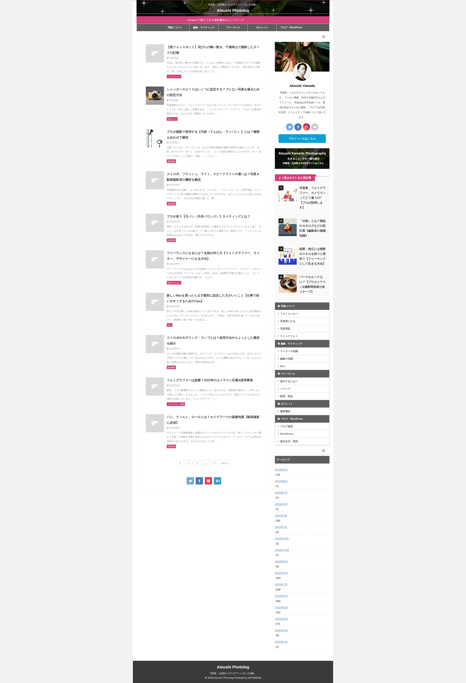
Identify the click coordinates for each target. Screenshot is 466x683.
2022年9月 (281, 469)
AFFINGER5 (254, 677)
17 (214, 463)
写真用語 (285, 328)
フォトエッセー (289, 313)
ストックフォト (289, 336)
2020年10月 (282, 549)
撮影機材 (285, 411)
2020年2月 (281, 641)
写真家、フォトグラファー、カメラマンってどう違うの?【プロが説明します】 (312, 197)
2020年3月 (281, 630)
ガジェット (262, 27)
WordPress (287, 433)
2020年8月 (281, 572)
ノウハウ (285, 388)
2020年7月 (281, 584)
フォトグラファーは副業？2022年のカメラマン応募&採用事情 (210, 380)
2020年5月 (281, 607)
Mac (282, 366)
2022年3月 (281, 504)
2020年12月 (282, 538)
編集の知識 (286, 358)
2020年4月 (281, 618)
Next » (225, 463)
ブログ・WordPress (291, 27)
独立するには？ (289, 381)
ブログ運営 (286, 426)
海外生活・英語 (289, 441)
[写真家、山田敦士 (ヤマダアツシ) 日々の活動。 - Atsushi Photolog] (217, 480)
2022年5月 (281, 492)
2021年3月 (281, 515)
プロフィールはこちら (302, 138)
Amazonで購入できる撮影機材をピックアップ (200, 20)
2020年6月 (281, 595)
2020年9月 (281, 561)
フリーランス (233, 27)
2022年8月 (281, 481)
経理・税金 (286, 396)
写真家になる (287, 321)
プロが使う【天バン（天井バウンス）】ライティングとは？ (208, 216)
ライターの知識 (289, 351)
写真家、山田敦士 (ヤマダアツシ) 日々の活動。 (233, 673)
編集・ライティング (203, 27)
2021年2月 (281, 527)
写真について (175, 27)
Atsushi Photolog (233, 10)
